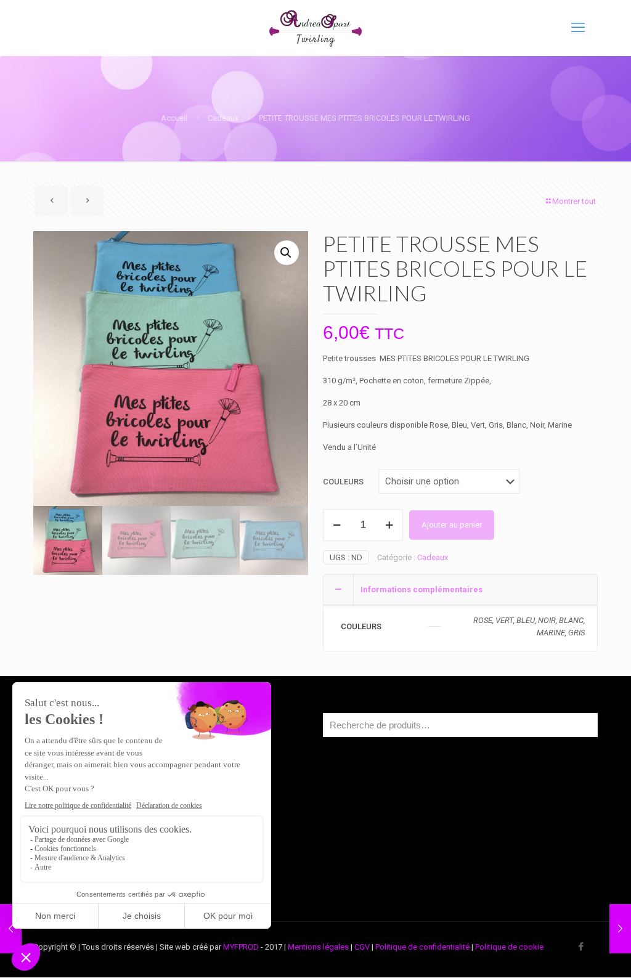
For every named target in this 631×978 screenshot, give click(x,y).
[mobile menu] (578, 27)
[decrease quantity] (337, 525)
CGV (362, 947)
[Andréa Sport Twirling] (315, 27)
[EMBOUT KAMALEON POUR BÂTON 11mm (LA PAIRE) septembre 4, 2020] (620, 928)
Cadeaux (223, 118)
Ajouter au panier (451, 524)
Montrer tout (574, 201)
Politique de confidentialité (422, 947)
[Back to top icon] (572, 953)
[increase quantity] (389, 525)
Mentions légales (318, 947)
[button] (286, 252)
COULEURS (343, 481)
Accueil (174, 118)
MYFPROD (241, 947)
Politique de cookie (509, 947)
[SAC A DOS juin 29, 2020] (11, 928)
